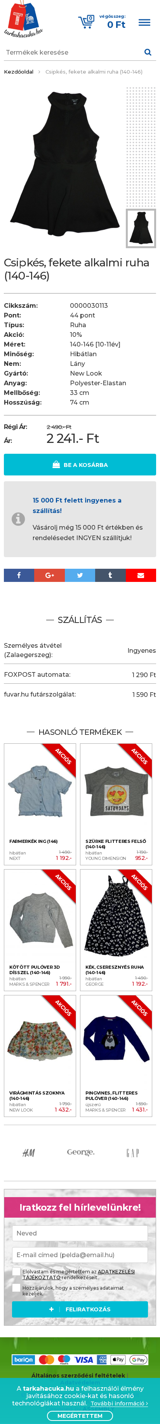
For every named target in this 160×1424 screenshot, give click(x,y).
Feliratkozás (88, 1309)
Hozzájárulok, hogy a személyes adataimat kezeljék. (73, 1291)
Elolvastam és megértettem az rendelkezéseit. (79, 1274)
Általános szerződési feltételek (78, 1375)
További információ (118, 1403)
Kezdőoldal (18, 72)
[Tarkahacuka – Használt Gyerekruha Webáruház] (23, 19)
